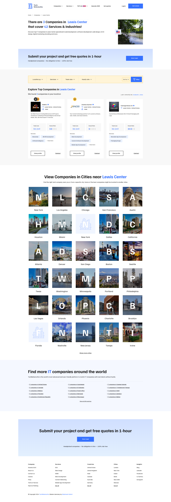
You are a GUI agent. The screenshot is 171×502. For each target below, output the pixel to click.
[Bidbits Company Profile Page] (36, 107)
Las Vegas (38, 318)
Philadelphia (132, 291)
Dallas (109, 237)
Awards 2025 (95, 6)
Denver (62, 264)
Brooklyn (132, 318)
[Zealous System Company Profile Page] (75, 107)
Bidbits (45, 104)
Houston (38, 237)
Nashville (62, 345)
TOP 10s (81, 6)
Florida (38, 345)
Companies (57, 6)
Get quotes (107, 6)
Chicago (85, 209)
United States (57, 107)
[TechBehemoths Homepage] (35, 6)
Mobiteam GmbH (67, 494)
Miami (62, 237)
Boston (109, 264)
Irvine (132, 345)
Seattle (132, 264)
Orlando (62, 318)
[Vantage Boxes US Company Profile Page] (114, 107)
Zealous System (87, 104)
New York (38, 209)
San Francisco (109, 209)
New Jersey (86, 345)
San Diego (85, 264)
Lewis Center (48, 107)
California (132, 237)
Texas (38, 291)
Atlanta (38, 264)
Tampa (109, 345)
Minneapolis (85, 291)
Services (69, 6)
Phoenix (85, 318)
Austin (133, 209)
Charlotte (109, 318)
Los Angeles (62, 209)
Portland (109, 291)
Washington (62, 291)
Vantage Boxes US (127, 106)
